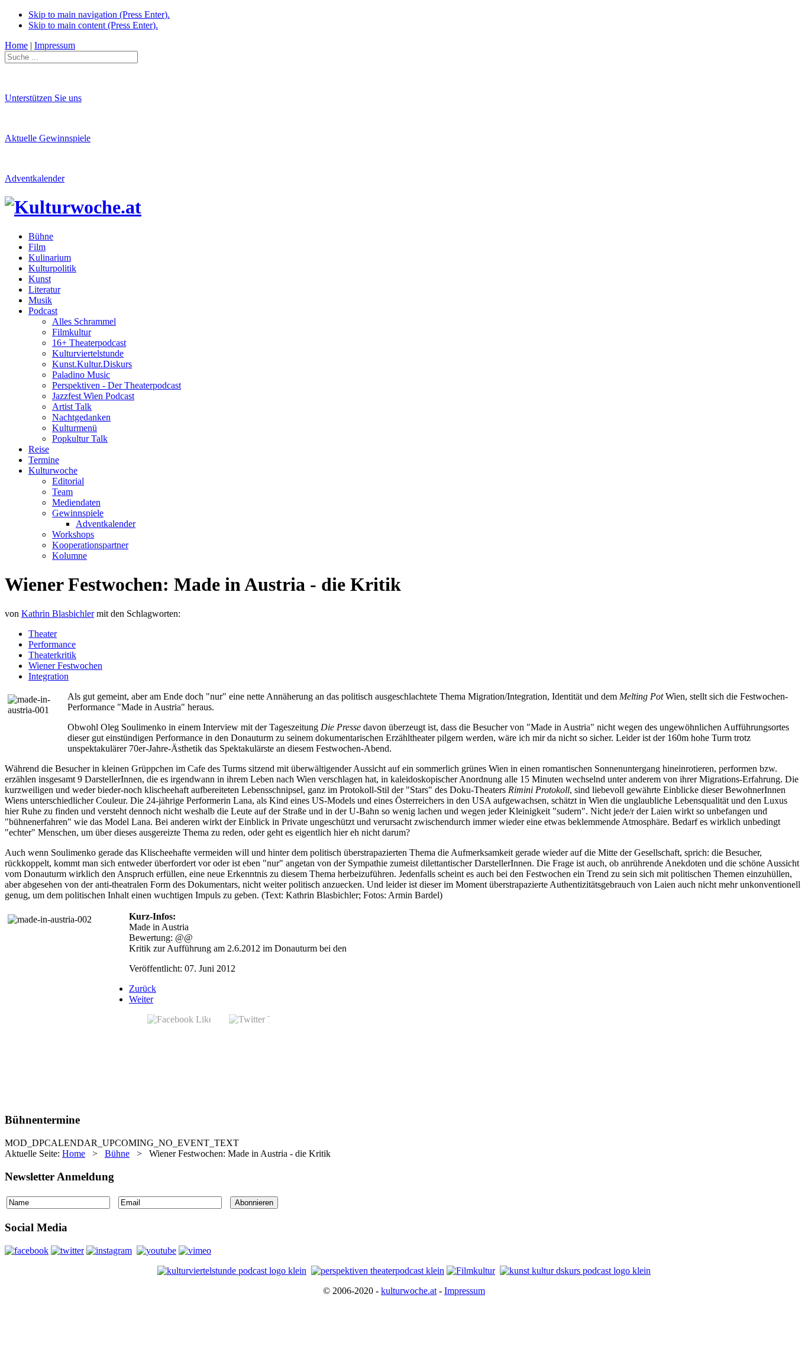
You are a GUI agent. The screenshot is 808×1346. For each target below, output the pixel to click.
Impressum (464, 1291)
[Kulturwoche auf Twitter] (67, 1250)
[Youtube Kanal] (195, 1250)
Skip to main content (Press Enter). (93, 25)
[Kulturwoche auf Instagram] (109, 1250)
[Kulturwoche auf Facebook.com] (27, 1250)
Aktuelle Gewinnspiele (48, 138)
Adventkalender (34, 178)
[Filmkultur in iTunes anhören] (471, 1271)
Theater (42, 634)
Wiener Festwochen (65, 666)
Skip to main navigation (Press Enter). (99, 14)
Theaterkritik (52, 655)
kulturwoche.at (409, 1291)
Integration (48, 676)
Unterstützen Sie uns (43, 98)
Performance (52, 644)
